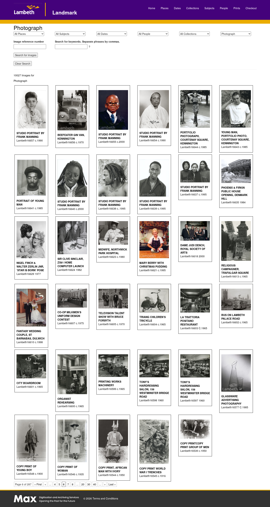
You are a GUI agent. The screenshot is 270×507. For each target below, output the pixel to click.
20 (82, 484)
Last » (112, 484)
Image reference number (29, 41)
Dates (177, 8)
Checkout (251, 8)
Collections (192, 8)
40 (94, 484)
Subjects (209, 8)
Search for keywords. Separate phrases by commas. (87, 41)
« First (38, 484)
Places (164, 8)
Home (151, 8)
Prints (236, 8)
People (224, 8)
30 (88, 484)
